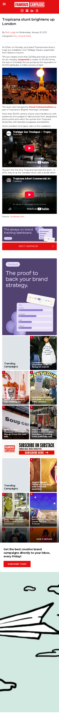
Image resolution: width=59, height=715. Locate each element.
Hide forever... (45, 539)
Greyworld (23, 59)
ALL (15, 36)
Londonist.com (17, 216)
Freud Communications (41, 107)
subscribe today (17, 564)
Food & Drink (24, 36)
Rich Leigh (10, 32)
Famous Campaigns (29, 4)
